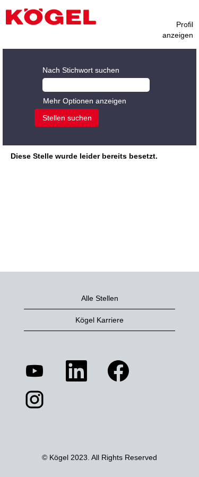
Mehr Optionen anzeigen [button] (84, 101)
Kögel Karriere (99, 320)
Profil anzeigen (177, 29)
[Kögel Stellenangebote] (51, 23)
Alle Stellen (99, 298)
